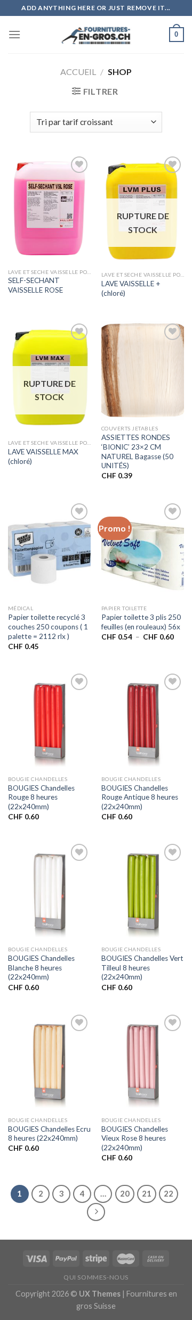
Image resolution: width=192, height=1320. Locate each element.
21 (146, 1193)
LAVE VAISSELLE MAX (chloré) (43, 456)
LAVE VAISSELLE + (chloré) (131, 288)
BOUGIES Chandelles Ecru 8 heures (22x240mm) (49, 1134)
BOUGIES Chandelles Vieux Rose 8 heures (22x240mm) (134, 1138)
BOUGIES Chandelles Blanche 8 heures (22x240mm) (41, 967)
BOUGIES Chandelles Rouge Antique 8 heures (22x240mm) (139, 797)
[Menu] (14, 34)
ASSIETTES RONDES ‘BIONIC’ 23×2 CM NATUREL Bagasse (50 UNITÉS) (137, 451)
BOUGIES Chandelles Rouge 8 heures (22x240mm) (41, 797)
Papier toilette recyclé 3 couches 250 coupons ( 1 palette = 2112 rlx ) (48, 626)
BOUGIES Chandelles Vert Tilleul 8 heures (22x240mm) (142, 967)
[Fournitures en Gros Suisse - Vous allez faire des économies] (96, 34)
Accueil (78, 72)
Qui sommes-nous (96, 1277)
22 (168, 1193)
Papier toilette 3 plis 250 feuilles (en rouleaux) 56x (141, 622)
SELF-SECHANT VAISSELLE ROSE (35, 285)
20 (125, 1193)
